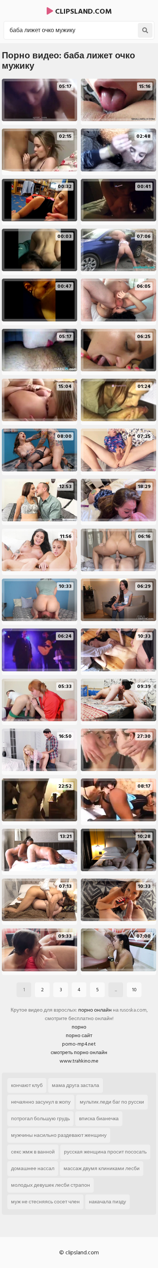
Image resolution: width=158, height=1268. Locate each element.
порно (79, 1027)
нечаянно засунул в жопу (41, 1102)
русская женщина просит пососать (105, 1152)
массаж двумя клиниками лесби (102, 1168)
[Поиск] (145, 30)
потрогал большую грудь (40, 1118)
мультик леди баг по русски (112, 1102)
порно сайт (79, 1035)
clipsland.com (82, 11)
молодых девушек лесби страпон (50, 1185)
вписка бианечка (99, 1118)
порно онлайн (95, 1010)
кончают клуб (27, 1085)
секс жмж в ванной (33, 1152)
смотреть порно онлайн (79, 1052)
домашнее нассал (32, 1168)
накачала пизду (107, 1201)
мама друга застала (75, 1085)
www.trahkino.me (79, 1061)
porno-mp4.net (79, 1044)
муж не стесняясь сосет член (45, 1201)
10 (134, 989)
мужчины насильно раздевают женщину (59, 1135)
